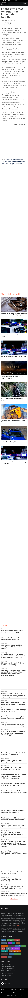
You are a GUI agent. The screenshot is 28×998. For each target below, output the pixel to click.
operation (4, 161)
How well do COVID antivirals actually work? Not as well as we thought (13, 646)
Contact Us (3, 992)
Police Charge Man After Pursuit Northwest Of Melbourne (12, 811)
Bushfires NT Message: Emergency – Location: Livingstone (14, 853)
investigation (18, 954)
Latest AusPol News (6, 975)
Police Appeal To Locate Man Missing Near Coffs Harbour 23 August (12, 834)
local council (4, 945)
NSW (13, 943)
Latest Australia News (6, 964)
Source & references (19, 124)
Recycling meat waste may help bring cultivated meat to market (12, 717)
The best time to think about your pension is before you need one (13, 819)
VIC (21, 163)
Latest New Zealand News (8, 970)
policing (14, 161)
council (23, 945)
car (11, 159)
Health (10, 951)
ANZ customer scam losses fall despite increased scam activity (12, 725)
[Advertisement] (14, 142)
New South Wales (16, 948)
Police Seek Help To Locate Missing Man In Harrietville (11, 768)
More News (14, 899)
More (18, 925)
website (20, 165)
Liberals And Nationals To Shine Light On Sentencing (12, 664)
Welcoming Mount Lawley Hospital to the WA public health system (14, 894)
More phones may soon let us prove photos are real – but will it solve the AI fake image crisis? (13, 655)
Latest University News (7, 973)
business (11, 954)
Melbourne (20, 159)
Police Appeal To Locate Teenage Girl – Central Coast (13, 710)
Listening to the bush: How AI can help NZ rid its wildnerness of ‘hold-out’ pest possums (13, 776)
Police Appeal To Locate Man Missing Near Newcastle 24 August (14, 791)
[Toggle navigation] (25, 3)
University (18, 945)
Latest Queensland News (7, 968)
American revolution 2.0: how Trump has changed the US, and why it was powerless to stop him (13, 695)
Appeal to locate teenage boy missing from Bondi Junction (12, 887)
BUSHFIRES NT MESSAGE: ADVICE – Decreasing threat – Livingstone (13, 826)
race (17, 161)
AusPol (3, 948)
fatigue (15, 159)
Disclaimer (21, 989)
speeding (12, 163)
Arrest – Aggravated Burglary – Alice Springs (12, 880)
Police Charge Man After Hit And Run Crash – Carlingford (13, 754)
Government (10, 940)
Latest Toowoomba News (7, 966)
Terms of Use (13, 989)
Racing (21, 161)
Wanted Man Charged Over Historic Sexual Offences (11, 639)
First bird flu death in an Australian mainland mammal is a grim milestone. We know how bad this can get (13, 844)
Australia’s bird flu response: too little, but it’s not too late (12, 631)
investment (4, 956)
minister (8, 948)
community (4, 943)
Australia (7, 159)
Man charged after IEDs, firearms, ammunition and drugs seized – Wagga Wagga (13, 733)
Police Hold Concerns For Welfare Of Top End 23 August (13, 872)
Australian (16, 940)
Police (9, 161)
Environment (5, 951)
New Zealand (5, 954)
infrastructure (17, 951)
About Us (3, 989)
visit (16, 165)
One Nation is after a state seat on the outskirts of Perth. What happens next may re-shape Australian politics (13, 672)
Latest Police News (6, 972)
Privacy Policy (13, 992)
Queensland (11, 945)
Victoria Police (10, 165)
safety (8, 163)
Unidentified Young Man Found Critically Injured (12, 761)
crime (9, 956)
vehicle (17, 163)
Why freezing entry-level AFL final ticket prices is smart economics (13, 703)
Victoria (4, 165)
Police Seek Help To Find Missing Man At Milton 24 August (13, 784)
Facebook (7, 983)
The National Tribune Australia (15, 995)
